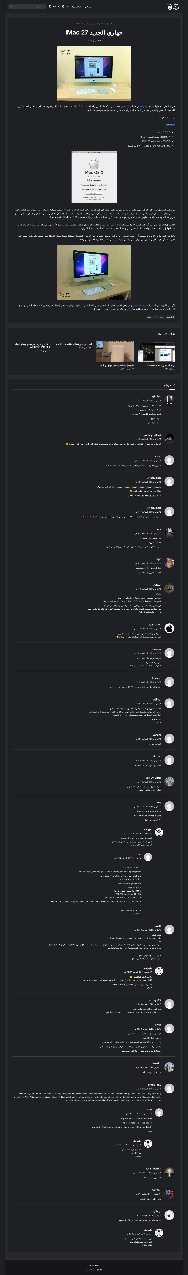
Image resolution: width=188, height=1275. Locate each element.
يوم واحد (144, 106)
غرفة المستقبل (140, 305)
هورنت (148, 829)
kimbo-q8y (154, 1084)
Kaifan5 (156, 1189)
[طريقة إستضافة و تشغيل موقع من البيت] (115, 351)
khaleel (156, 678)
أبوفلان (157, 1211)
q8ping (156, 396)
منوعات (98, 23)
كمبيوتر (149, 317)
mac (155, 317)
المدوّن (157, 584)
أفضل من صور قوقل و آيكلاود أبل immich (74, 344)
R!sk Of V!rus (153, 777)
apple (162, 317)
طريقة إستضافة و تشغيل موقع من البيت (117, 365)
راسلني (88, 6)
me (159, 802)
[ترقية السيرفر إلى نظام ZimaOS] (157, 351)
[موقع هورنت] (173, 6)
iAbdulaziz (154, 477)
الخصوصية (76, 6)
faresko (156, 1063)
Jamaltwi (155, 624)
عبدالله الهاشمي (152, 435)
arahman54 (154, 1168)
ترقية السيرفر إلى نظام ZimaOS (161, 365)
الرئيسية (107, 23)
